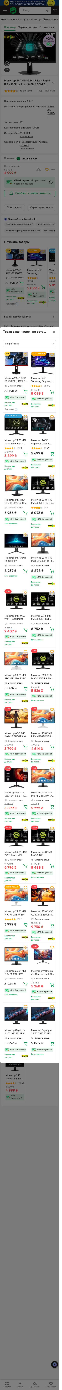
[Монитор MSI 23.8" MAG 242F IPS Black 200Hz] (43, 661)
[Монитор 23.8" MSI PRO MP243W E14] (16, 897)
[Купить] (25, 391)
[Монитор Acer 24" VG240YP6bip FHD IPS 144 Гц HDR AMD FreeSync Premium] (16, 778)
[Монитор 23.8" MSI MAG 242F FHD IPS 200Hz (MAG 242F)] (43, 485)
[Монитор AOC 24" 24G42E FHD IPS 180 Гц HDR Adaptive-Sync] (16, 719)
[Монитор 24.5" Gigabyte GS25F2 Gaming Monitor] (43, 426)
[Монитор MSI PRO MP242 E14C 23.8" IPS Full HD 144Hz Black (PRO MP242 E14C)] (16, 485)
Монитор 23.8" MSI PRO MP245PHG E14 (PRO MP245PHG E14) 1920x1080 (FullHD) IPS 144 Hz (42, 560)
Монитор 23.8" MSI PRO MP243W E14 (15, 913)
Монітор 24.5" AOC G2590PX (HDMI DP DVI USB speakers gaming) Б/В (15, 380)
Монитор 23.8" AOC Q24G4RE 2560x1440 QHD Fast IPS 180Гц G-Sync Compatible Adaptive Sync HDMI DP (43, 913)
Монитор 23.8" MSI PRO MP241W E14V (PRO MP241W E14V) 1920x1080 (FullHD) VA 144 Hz (15, 677)
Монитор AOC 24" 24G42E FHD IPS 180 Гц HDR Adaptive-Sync (15, 735)
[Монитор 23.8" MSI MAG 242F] (43, 837)
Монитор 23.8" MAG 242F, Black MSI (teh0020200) (15, 854)
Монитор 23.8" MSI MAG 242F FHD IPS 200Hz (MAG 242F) (42, 502)
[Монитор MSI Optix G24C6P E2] (16, 543)
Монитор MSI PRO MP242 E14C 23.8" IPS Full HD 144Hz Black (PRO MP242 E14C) (14, 502)
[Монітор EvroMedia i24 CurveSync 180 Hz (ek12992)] (43, 956)
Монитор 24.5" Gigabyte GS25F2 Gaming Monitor (40, 442)
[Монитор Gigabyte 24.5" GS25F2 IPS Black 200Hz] (16, 1016)
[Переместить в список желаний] (25, 354)
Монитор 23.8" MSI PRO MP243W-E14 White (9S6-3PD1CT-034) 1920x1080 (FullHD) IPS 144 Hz (42, 735)
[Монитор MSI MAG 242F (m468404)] (16, 601)
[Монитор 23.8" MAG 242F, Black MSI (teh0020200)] (16, 837)
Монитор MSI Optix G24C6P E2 (15, 559)
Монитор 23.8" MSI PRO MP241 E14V (15, 972)
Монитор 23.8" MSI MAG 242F (42, 854)
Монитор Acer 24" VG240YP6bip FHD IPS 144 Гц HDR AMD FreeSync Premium (15, 795)
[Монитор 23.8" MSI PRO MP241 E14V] (16, 956)
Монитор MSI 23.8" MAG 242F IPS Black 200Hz (42, 677)
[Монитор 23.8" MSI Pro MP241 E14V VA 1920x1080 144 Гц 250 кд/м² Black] (43, 778)
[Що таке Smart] (25, 404)
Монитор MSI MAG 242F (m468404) (14, 617)
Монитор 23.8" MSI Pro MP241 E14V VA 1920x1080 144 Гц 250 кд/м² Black (42, 795)
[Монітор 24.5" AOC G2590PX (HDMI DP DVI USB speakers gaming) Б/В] (16, 363)
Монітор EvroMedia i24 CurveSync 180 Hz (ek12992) (42, 973)
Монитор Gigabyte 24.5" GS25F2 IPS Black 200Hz (14, 1032)
